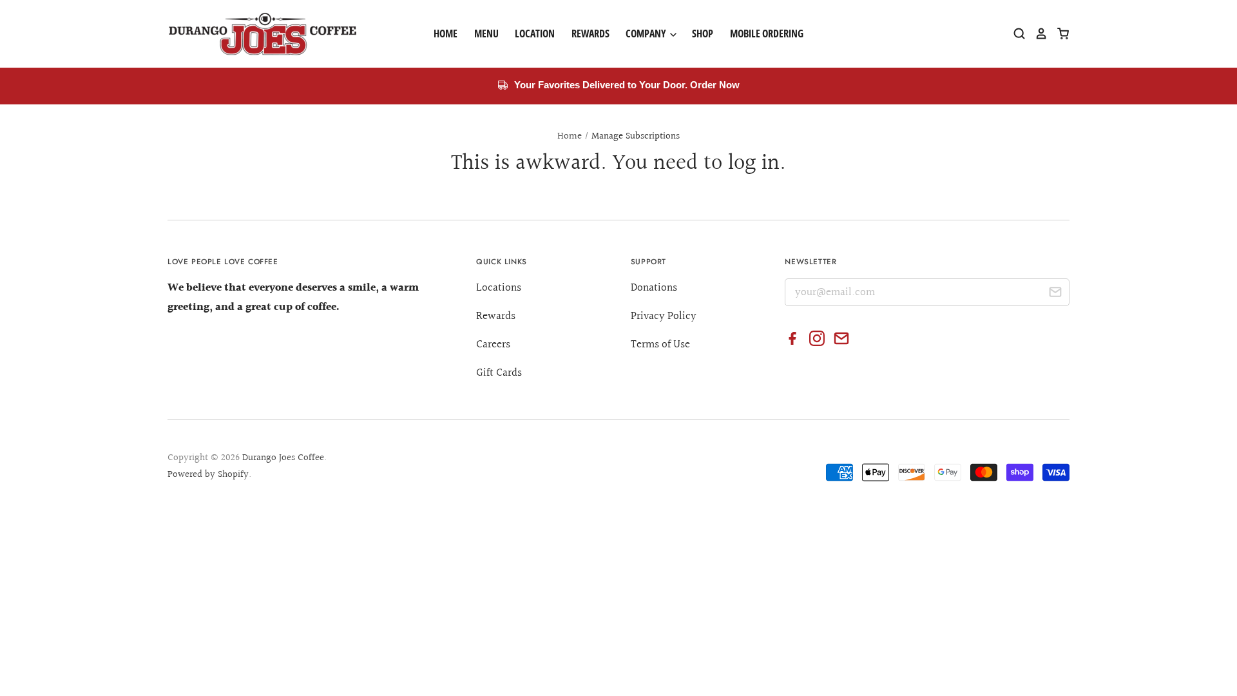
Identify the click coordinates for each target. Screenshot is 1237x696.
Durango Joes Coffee (283, 457)
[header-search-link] (1015, 33)
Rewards (590, 33)
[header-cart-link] (1058, 33)
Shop (702, 33)
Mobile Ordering (766, 33)
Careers (493, 344)
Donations (654, 287)
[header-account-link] (1037, 33)
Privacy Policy (663, 316)
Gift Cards (499, 373)
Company (647, 33)
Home (445, 33)
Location (535, 33)
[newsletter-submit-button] (1055, 294)
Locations (498, 287)
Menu (486, 33)
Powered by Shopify (208, 474)
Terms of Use (660, 344)
